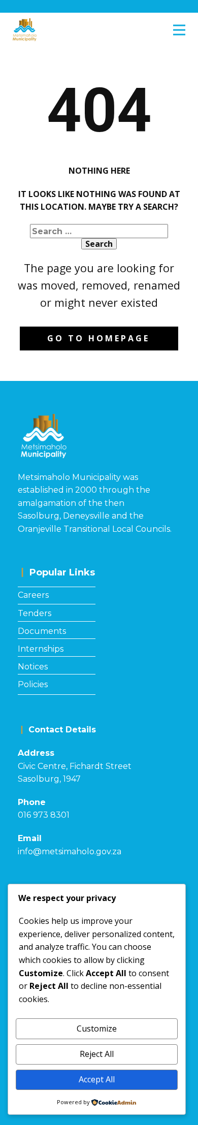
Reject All (97, 1053)
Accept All (97, 1079)
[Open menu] (179, 30)
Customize (97, 1028)
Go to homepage (98, 338)
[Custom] (147, 6)
